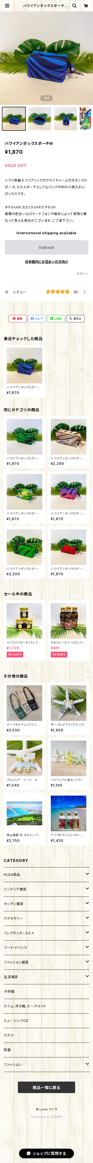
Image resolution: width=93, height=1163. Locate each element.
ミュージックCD (16, 1021)
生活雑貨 (11, 977)
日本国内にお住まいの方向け (46, 262)
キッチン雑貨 (13, 904)
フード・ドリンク (15, 948)
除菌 (7, 1050)
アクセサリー (13, 918)
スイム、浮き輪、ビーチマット (25, 1006)
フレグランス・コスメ (19, 933)
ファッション (12, 1064)
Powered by (41, 1117)
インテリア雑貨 (15, 889)
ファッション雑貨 (16, 962)
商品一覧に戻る (46, 1087)
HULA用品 (12, 874)
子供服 (9, 991)
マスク (9, 1035)
